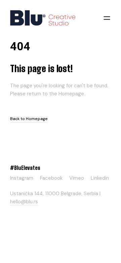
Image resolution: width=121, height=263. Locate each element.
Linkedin (100, 177)
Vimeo (76, 177)
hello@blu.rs (24, 201)
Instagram (21, 177)
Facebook (51, 177)
